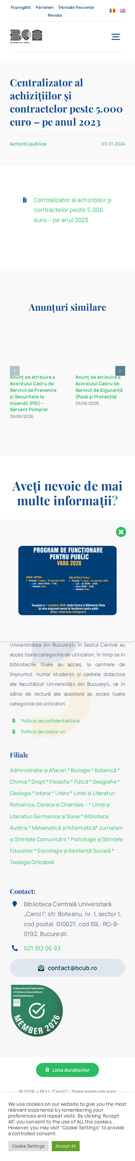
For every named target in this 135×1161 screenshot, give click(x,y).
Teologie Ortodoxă (32, 862)
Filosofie (59, 781)
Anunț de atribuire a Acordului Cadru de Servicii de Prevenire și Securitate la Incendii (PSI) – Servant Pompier (33, 393)
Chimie (18, 781)
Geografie (105, 781)
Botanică (106, 770)
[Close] (121, 531)
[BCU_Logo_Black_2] (26, 31)
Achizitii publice (28, 144)
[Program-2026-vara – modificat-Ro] (67, 548)
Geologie (20, 793)
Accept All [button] (66, 1146)
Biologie (81, 770)
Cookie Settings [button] (28, 1146)
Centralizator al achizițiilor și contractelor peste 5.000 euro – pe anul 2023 (72, 210)
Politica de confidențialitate (50, 721)
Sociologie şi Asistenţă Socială (74, 850)
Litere (62, 793)
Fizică (81, 781)
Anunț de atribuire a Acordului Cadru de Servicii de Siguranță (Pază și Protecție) (99, 387)
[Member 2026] (38, 985)
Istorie (43, 793)
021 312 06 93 (42, 948)
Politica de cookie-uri (43, 731)
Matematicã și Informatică (64, 827)
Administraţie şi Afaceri (38, 770)
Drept (38, 781)
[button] (15, 371)
